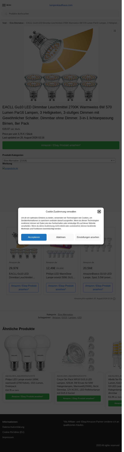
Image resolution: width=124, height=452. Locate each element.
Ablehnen (60, 237)
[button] (99, 211)
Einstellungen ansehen (88, 237)
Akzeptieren (34, 237)
